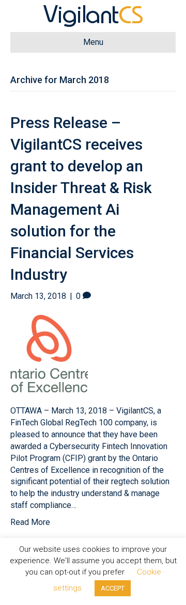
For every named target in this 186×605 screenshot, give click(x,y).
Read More (30, 522)
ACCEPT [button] (113, 588)
